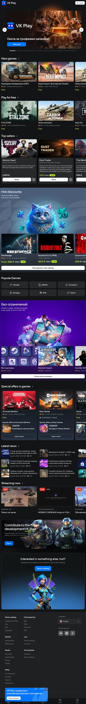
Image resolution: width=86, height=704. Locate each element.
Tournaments (29, 650)
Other (7, 670)
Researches (9, 683)
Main (25, 621)
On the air (27, 644)
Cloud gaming (29, 617)
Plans (25, 624)
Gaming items (9, 641)
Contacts (8, 677)
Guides (7, 663)
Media (7, 650)
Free (6, 624)
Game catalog (10, 617)
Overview (27, 654)
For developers (10, 674)
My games (8, 630)
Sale (6, 627)
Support (8, 680)
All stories (8, 654)
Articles (7, 660)
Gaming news (9, 657)
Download (27, 627)
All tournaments (29, 657)
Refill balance (9, 644)
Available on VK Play (11, 621)
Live (25, 637)
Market (8, 637)
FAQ (25, 630)
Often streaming (29, 641)
